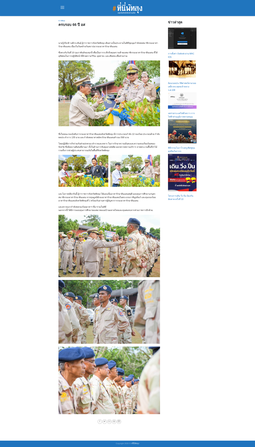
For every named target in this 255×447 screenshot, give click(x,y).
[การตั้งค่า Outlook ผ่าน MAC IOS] (182, 38)
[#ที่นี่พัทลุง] (127, 8)
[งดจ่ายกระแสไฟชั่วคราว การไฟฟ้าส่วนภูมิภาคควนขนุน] (182, 101)
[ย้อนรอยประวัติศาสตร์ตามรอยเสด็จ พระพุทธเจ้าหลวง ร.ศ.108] (182, 69)
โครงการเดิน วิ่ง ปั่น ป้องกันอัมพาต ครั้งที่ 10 (180, 197)
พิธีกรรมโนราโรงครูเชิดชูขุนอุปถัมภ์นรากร (181, 149)
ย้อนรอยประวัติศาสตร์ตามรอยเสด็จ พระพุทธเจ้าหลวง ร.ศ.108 (182, 86)
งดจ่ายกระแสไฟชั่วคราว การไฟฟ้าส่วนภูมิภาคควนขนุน (181, 115)
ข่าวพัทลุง (61, 20)
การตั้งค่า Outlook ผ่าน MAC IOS (181, 55)
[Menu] (62, 7)
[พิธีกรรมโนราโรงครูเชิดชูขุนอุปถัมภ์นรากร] (182, 131)
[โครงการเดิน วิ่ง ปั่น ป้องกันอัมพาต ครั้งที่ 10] (182, 172)
